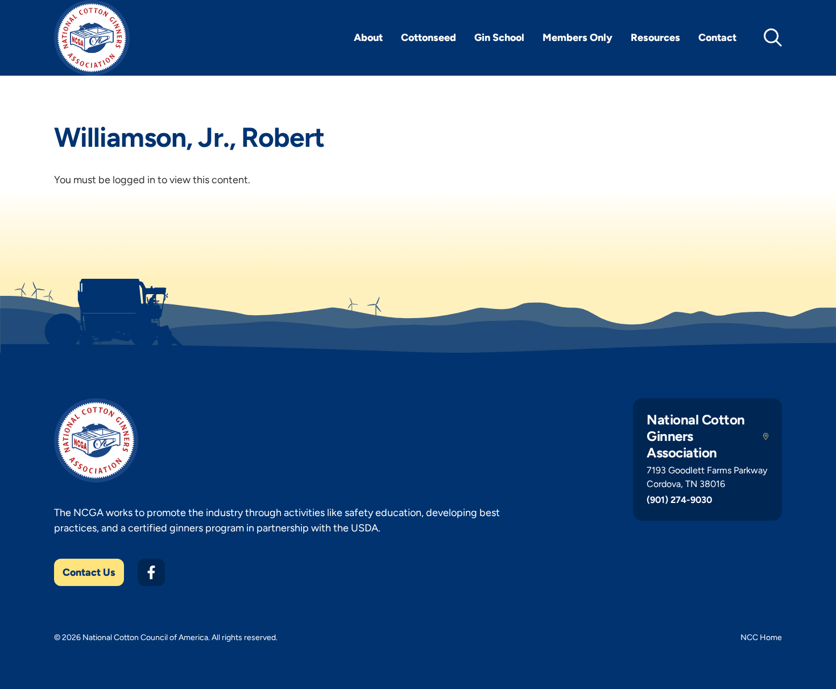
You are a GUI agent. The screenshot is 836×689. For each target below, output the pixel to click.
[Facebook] (151, 572)
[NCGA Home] (92, 38)
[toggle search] (773, 37)
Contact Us (89, 572)
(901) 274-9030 (679, 499)
